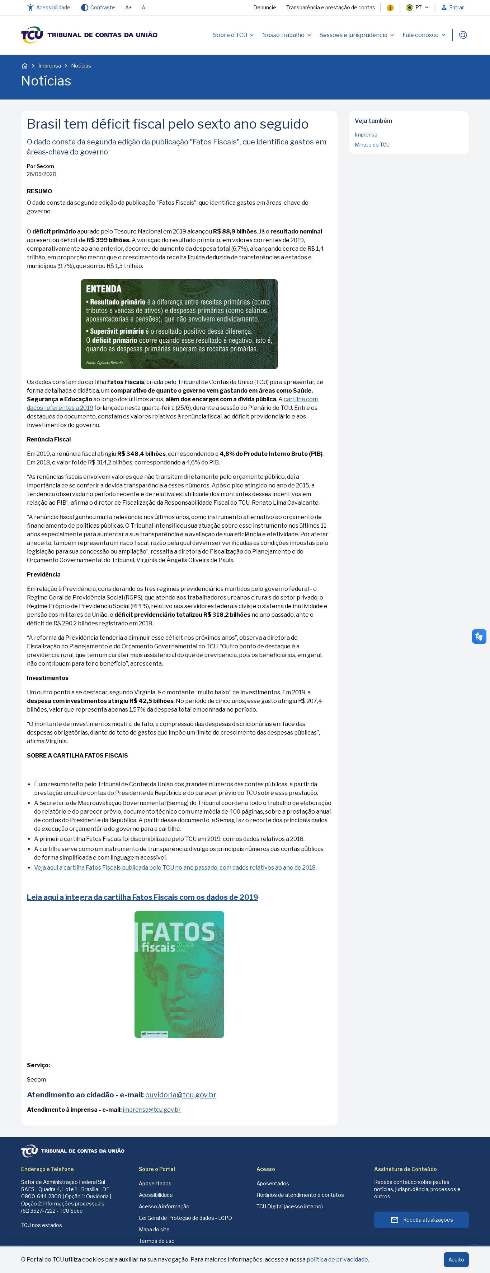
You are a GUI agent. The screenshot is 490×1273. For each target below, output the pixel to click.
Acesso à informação (164, 1206)
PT (418, 7)
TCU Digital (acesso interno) (289, 1206)
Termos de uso (157, 1241)
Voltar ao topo (409, 152)
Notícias (81, 66)
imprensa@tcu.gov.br (152, 1109)
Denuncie (264, 7)
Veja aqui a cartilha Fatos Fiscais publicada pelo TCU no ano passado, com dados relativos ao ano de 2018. (175, 867)
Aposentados (155, 1183)
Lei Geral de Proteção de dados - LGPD (185, 1218)
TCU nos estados (41, 1225)
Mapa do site (154, 1229)
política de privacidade (337, 1259)
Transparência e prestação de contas (330, 7)
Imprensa (49, 66)
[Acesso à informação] (390, 7)
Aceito (456, 1259)
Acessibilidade (156, 1195)
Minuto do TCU (372, 145)
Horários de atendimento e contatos (300, 1195)
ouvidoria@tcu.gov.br (180, 1095)
